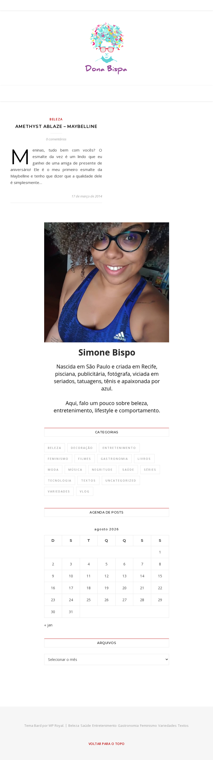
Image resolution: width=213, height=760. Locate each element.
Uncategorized (120, 480)
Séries (150, 469)
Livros (144, 459)
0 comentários (56, 139)
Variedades (59, 491)
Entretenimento (119, 448)
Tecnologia (59, 480)
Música (75, 469)
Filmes (84, 459)
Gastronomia (114, 459)
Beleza (56, 119)
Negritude (102, 469)
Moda (53, 469)
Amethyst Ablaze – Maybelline (56, 126)
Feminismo (58, 459)
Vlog (85, 491)
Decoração (82, 448)
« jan (48, 624)
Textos (88, 480)
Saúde (128, 469)
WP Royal (56, 725)
